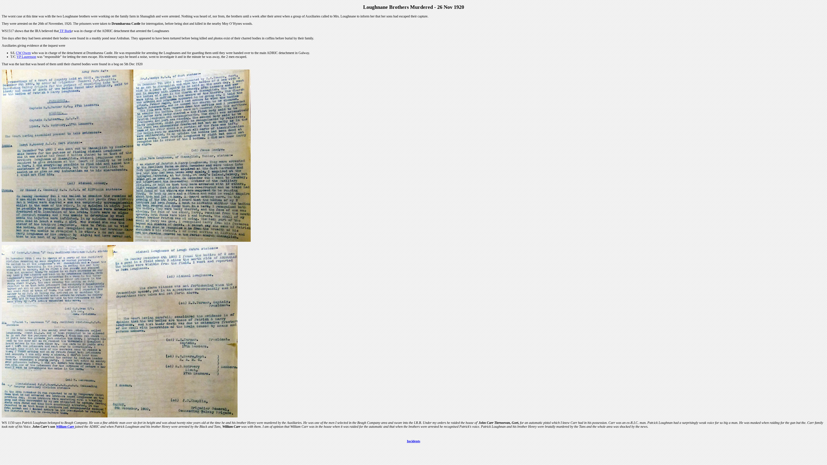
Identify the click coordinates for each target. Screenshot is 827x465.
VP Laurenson (26, 57)
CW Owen (23, 53)
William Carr (65, 426)
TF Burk (65, 31)
